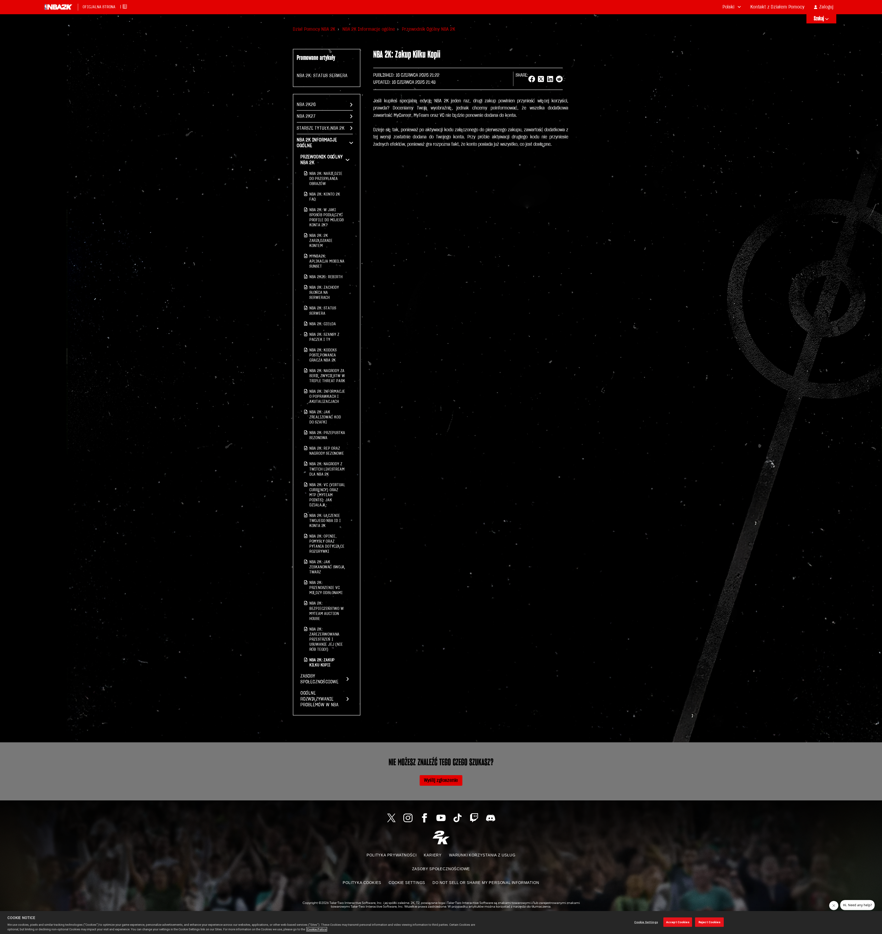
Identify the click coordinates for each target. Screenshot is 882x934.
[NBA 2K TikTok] (457, 817)
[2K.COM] (441, 837)
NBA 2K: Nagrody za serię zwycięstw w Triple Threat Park (327, 376)
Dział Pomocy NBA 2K (314, 29)
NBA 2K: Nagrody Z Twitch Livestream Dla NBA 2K (327, 469)
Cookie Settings (407, 883)
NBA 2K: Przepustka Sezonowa (327, 435)
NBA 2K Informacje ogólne (368, 29)
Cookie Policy (317, 929)
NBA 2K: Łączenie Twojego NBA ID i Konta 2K (325, 520)
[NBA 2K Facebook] (424, 817)
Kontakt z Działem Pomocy (777, 7)
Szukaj (819, 19)
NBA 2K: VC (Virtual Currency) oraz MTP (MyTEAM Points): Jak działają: (327, 495)
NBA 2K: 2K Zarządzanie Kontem (321, 240)
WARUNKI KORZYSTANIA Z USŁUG (482, 855)
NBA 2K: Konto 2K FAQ (324, 197)
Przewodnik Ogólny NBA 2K (428, 29)
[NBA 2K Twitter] (391, 817)
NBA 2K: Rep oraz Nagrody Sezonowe (326, 451)
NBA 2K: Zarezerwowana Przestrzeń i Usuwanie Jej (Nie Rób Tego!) (326, 639)
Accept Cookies (677, 922)
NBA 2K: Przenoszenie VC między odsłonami (326, 588)
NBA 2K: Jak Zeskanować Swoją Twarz (327, 567)
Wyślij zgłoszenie (441, 780)
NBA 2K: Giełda (322, 324)
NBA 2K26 (306, 104)
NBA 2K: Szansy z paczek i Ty (324, 337)
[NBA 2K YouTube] (441, 817)
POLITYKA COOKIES (362, 883)
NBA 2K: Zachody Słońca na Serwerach (324, 292)
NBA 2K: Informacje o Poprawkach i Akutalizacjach (327, 396)
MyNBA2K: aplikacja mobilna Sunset (327, 261)
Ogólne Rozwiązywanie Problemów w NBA (319, 699)
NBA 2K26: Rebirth (326, 277)
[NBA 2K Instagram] (408, 817)
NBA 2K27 (306, 116)
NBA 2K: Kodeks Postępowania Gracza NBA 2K (323, 355)
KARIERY (433, 855)
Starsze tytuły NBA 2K (321, 128)
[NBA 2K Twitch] (474, 817)
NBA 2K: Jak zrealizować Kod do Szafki (325, 417)
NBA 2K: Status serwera (322, 75)
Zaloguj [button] (826, 7)
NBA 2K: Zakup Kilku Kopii (322, 662)
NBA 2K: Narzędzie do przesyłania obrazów (325, 178)
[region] (441, 922)
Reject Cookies (709, 922)
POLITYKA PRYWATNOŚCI (391, 855)
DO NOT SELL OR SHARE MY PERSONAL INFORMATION (486, 883)
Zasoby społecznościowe (319, 679)
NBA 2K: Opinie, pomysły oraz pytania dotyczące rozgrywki (327, 544)
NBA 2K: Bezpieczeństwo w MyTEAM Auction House (326, 611)
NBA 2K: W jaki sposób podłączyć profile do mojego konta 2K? (326, 217)
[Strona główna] (58, 7)
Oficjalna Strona (99, 7)
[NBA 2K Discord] (490, 817)
